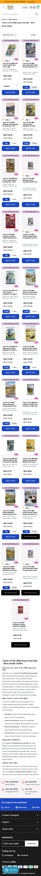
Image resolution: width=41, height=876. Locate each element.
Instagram (9, 855)
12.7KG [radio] (34, 311)
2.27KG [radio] (26, 311)
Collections (12, 19)
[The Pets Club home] (10, 7)
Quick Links (7, 829)
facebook (24, 855)
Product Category (10, 815)
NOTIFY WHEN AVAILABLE (30, 536)
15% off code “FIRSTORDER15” (20, 1)
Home (3, 19)
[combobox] (20, 14)
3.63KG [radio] (26, 143)
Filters (34, 35)
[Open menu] (3, 7)
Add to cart (10, 92)
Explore (5, 822)
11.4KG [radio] (34, 143)
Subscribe (31, 843)
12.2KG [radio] (34, 87)
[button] (9, 35)
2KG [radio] (26, 87)
